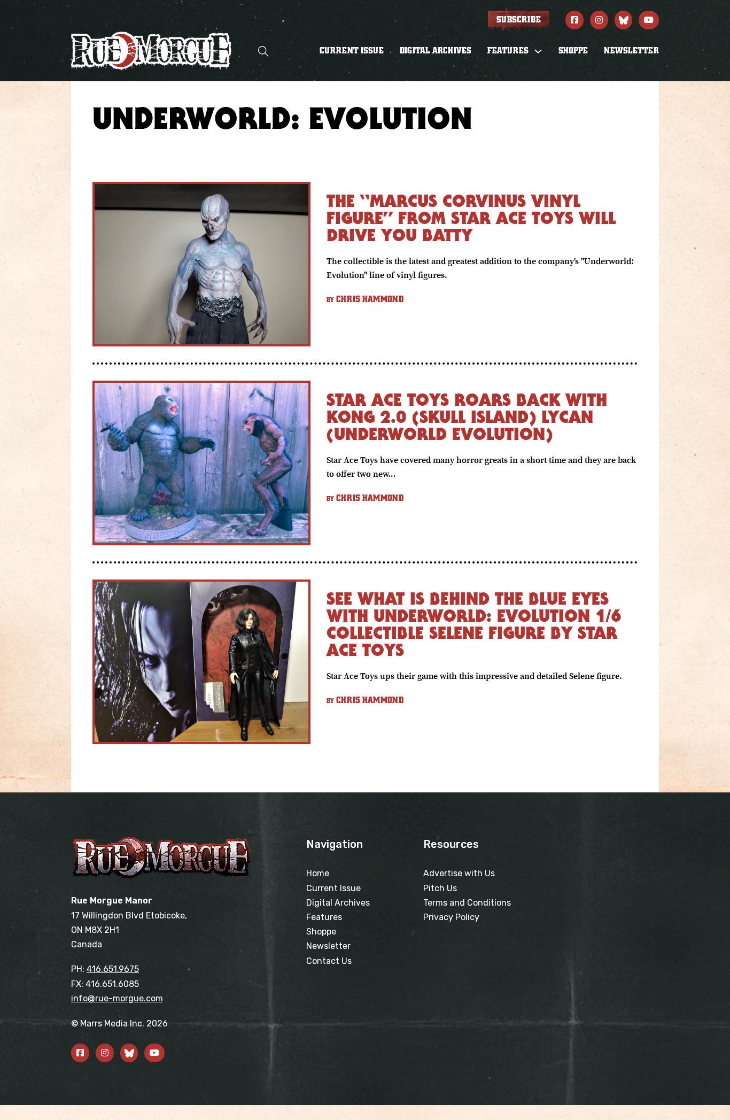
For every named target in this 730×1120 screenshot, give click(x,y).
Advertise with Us (459, 873)
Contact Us (329, 961)
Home (317, 873)
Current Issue (352, 51)
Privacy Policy (451, 917)
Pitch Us (440, 888)
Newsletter (631, 51)
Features (324, 917)
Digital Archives (435, 51)
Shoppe (573, 51)
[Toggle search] (263, 51)
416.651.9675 (113, 969)
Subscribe (518, 20)
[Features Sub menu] (538, 51)
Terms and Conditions (467, 903)
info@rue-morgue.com (117, 998)
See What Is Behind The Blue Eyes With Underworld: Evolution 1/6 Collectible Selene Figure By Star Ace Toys (474, 624)
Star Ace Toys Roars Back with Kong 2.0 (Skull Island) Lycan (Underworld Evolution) (467, 416)
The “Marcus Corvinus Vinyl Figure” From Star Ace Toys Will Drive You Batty (471, 217)
